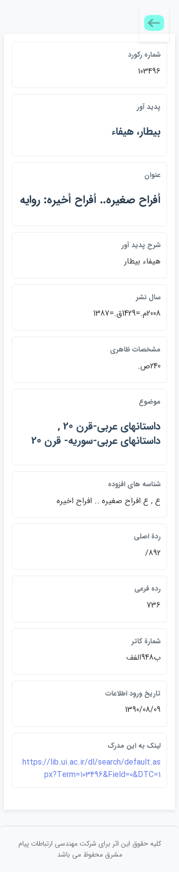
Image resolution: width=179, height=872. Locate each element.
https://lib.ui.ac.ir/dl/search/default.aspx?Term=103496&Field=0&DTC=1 (91, 769)
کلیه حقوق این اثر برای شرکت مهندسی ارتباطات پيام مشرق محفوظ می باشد (89, 849)
